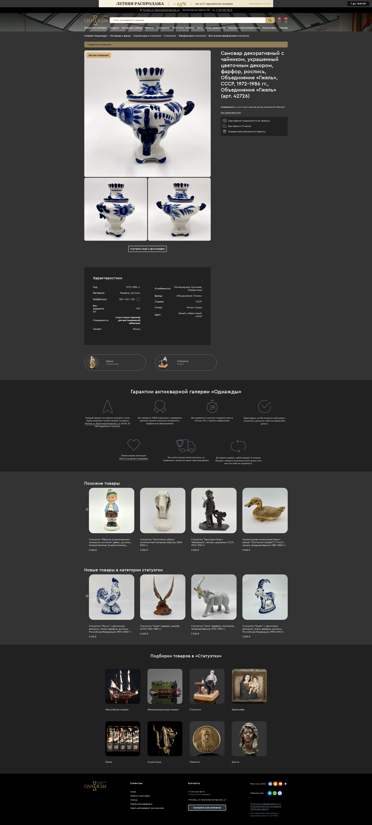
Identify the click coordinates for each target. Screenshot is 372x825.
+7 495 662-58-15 (196, 792)
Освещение (162, 28)
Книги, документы (215, 28)
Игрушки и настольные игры (244, 28)
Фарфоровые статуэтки (192, 36)
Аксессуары (269, 28)
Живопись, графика (183, 28)
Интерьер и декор (132, 28)
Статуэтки (170, 36)
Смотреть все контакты (207, 808)
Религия (149, 28)
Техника (283, 28)
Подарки (114, 28)
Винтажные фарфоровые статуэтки (229, 36)
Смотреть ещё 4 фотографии (147, 249)
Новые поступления (95, 28)
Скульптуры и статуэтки (147, 36)
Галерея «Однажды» (96, 36)
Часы (199, 28)
